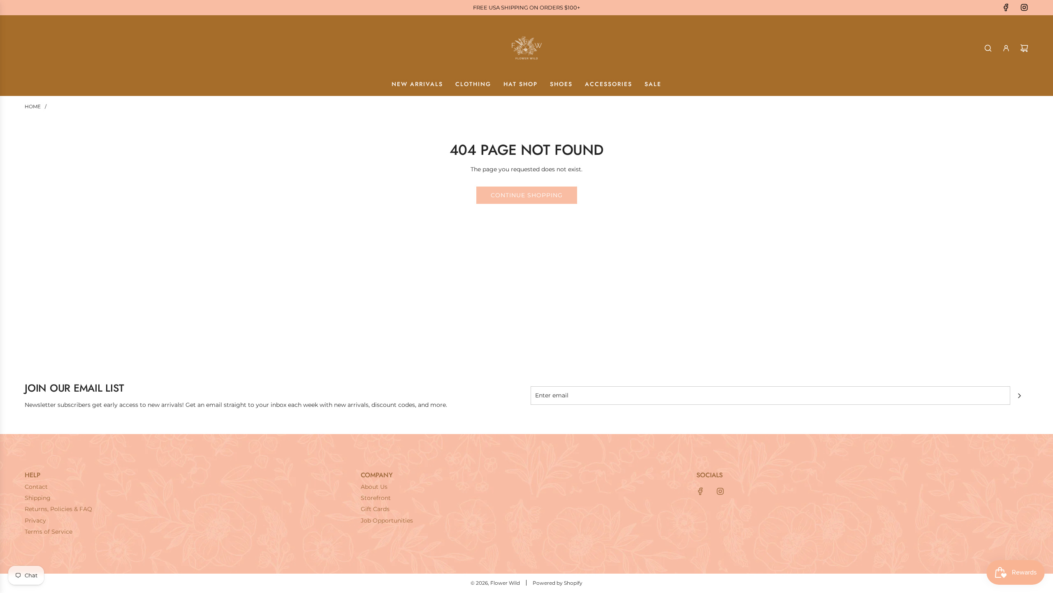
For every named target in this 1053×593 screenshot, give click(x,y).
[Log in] (1006, 48)
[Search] (988, 48)
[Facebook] (1006, 7)
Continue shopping (527, 195)
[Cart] (1024, 48)
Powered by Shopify (557, 583)
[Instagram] (1024, 7)
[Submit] (1019, 396)
